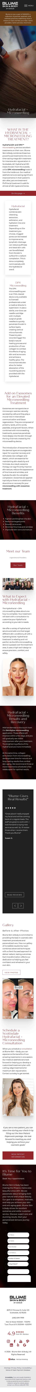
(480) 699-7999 (24, 1385)
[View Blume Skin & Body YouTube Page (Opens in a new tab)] (20, 1342)
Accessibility (26, 1368)
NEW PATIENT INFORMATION (18, 1155)
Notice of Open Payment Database (18, 1370)
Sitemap (7, 1368)
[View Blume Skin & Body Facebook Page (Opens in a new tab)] (14, 1342)
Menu (31, 5)
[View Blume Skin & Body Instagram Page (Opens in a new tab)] (8, 1342)
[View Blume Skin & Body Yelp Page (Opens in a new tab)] (18, 1346)
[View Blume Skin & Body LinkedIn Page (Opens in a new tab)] (11, 1346)
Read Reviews (14, 895)
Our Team (18, 565)
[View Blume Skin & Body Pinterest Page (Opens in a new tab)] (27, 1342)
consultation (26, 1049)
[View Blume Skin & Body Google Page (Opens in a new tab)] (24, 1346)
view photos (11, 972)
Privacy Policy (16, 1368)
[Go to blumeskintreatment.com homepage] (10, 5)
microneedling (8, 147)
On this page (17, 193)
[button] (25, 6)
